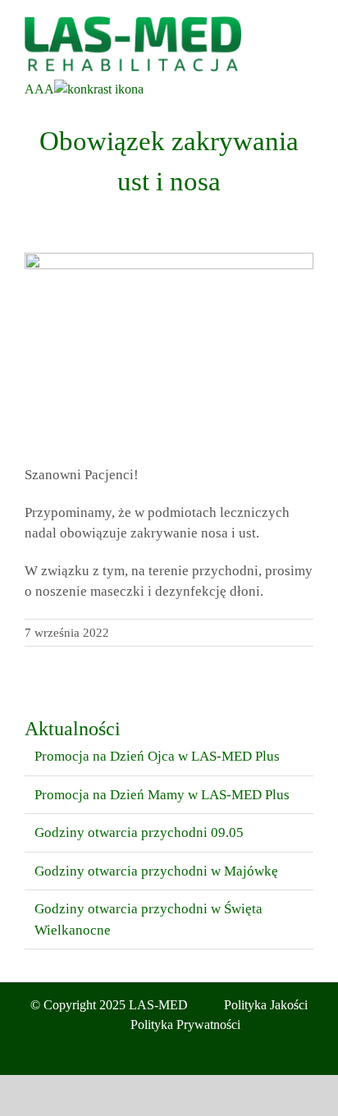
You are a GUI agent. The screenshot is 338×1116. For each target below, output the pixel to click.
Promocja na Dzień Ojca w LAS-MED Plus (157, 756)
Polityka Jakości (266, 1005)
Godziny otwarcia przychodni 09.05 (139, 832)
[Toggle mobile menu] (306, 25)
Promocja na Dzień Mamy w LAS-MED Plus (162, 795)
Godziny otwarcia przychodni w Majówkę (156, 871)
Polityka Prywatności (185, 1024)
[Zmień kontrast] (99, 89)
